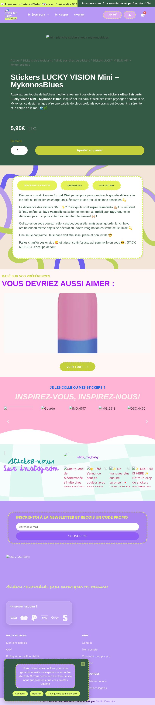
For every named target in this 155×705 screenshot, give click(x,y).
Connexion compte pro (96, 656)
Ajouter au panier (90, 150)
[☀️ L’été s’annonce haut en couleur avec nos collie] (97, 477)
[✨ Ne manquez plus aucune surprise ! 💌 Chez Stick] (119, 477)
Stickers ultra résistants (37, 60)
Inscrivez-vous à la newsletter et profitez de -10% (116, 3)
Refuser (36, 693)
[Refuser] (83, 664)
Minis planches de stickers (72, 60)
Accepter (20, 693)
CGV (9, 649)
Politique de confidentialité (22, 656)
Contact (79, 14)
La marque (62, 14)
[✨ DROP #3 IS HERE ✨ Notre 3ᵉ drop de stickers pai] (142, 477)
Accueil (15, 60)
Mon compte (90, 649)
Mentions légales (16, 642)
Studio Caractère (105, 701)
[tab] (37, 186)
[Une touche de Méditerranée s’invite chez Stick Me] (74, 477)
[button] (8, 421)
